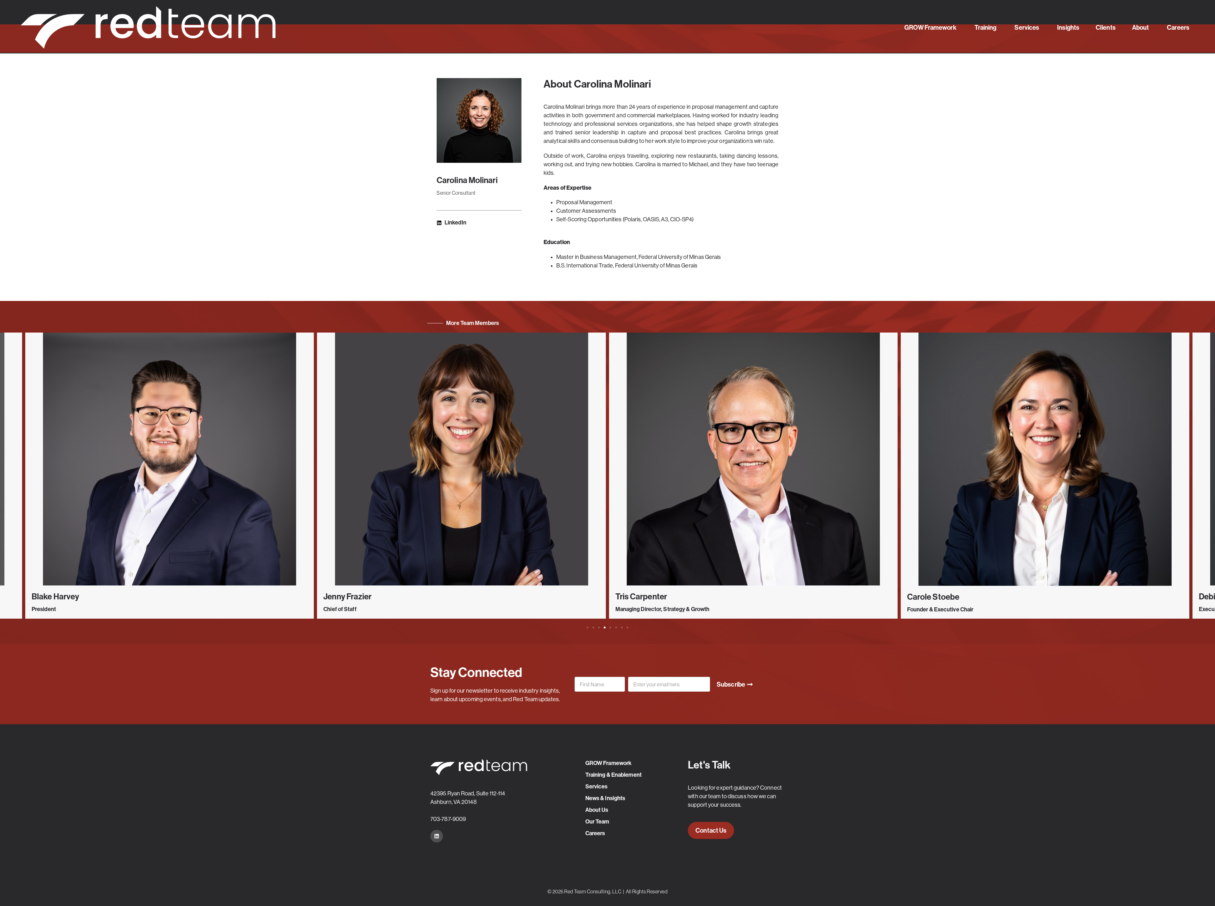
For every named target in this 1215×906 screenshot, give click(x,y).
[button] (588, 627)
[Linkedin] (436, 836)
